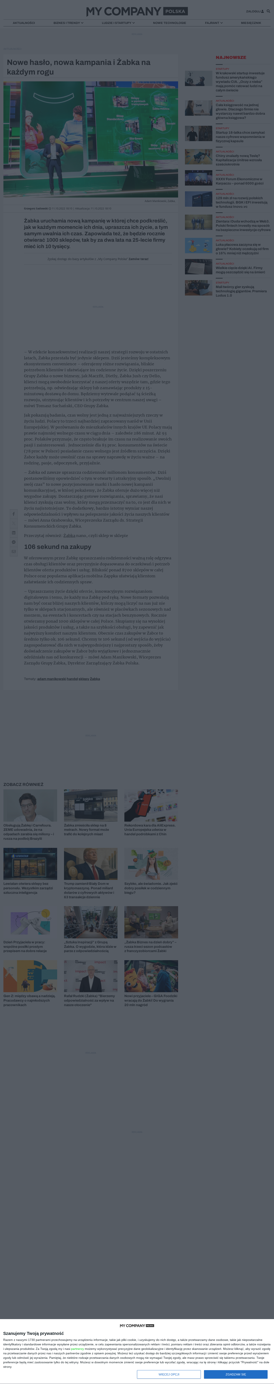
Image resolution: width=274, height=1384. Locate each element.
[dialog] (137, 1351)
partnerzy (77, 1348)
